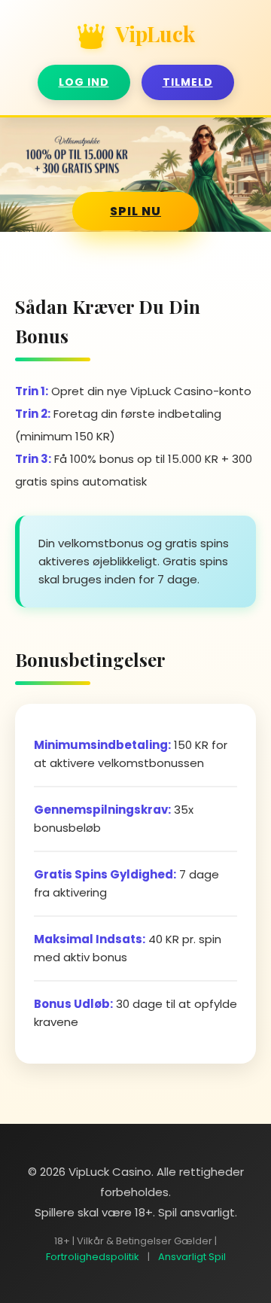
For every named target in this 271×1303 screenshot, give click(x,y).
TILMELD (188, 82)
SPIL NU (135, 211)
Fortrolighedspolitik (92, 1257)
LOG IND (84, 82)
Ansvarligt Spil (192, 1257)
